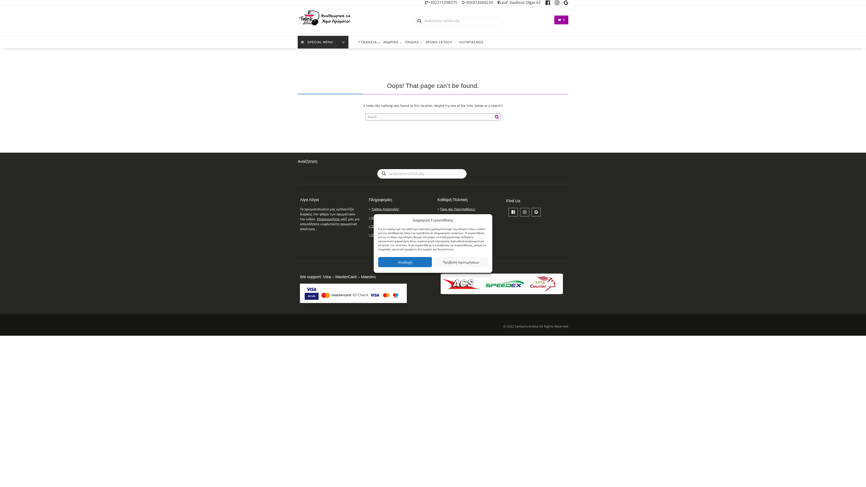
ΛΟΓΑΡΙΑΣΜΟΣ (471, 42)
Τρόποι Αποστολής (385, 209)
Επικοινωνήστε (328, 219)
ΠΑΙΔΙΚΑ (412, 42)
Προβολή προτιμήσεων (461, 262)
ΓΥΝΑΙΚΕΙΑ (368, 42)
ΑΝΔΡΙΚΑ (390, 42)
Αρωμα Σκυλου (439, 42)
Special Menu (320, 42)
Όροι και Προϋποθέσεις (457, 209)
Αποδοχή (405, 262)
